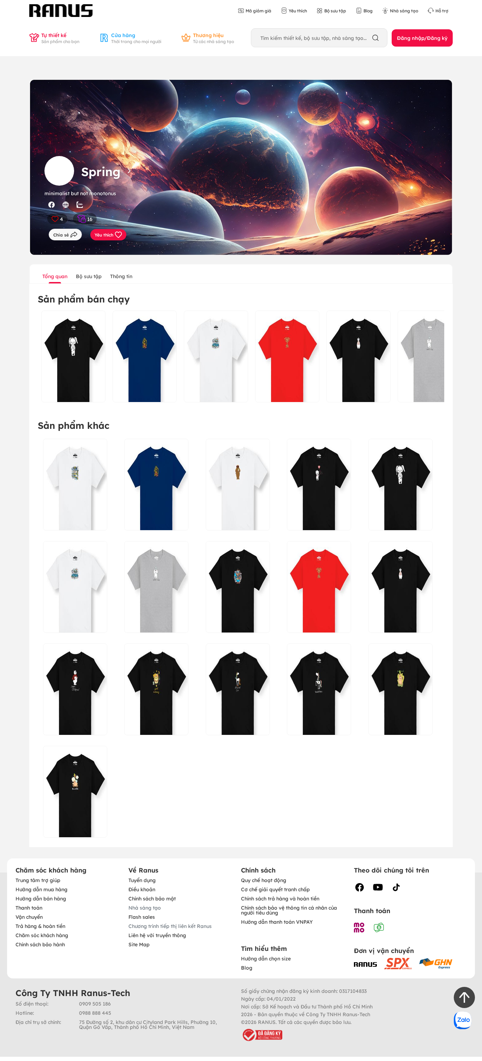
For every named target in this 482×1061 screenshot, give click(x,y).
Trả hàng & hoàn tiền (40, 926)
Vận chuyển (29, 916)
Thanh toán (29, 907)
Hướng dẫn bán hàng (41, 898)
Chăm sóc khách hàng (42, 935)
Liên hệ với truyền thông (157, 935)
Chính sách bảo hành (40, 944)
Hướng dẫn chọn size (266, 958)
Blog (246, 967)
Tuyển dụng (142, 880)
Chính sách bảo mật (152, 898)
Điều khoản (141, 889)
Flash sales (141, 916)
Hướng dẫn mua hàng (41, 889)
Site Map (139, 944)
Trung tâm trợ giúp (38, 880)
